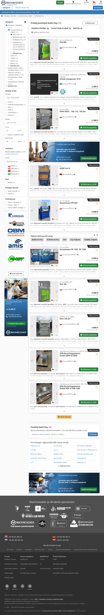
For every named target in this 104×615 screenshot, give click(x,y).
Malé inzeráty (14, 191)
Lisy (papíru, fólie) (8, 12)
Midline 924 (58, 454)
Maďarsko (15, 174)
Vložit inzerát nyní (89, 158)
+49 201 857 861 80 (16, 540)
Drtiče (14, 61)
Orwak (11, 115)
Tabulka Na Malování (85, 454)
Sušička (19, 549)
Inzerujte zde (16, 273)
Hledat (98, 7)
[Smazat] (48, 28)
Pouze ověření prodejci (16, 208)
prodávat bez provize (16, 323)
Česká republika (15, 153)
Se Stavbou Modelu (84, 446)
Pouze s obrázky (15, 202)
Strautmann (13, 112)
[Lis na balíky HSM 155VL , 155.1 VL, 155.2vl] (44, 118)
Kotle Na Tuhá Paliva (38, 458)
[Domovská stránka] (2, 16)
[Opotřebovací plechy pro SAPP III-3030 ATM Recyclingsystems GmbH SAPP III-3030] (44, 360)
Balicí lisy (17, 34)
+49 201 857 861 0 (63, 537)
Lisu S (56, 450)
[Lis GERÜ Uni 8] (44, 175)
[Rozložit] (64, 69)
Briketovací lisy (19, 40)
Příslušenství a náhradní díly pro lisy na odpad (19, 44)
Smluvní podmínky (69, 611)
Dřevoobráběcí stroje (15, 78)
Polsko (13, 166)
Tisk (37, 12)
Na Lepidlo (58, 458)
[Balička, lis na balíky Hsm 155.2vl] (44, 326)
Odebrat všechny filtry (41, 32)
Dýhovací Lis (35, 446)
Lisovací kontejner (19, 50)
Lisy (33, 12)
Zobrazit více (65, 466)
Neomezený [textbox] (12, 161)
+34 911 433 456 (62, 540)
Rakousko (14, 168)
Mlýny (14, 63)
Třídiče (14, 58)
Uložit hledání (64, 417)
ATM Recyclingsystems (16, 105)
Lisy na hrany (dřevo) (23, 12)
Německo (14, 171)
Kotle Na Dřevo (36, 454)
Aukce (11, 194)
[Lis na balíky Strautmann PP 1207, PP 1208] (44, 256)
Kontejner (28, 549)
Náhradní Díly (39, 549)
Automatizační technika (16, 83)
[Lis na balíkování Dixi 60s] (44, 49)
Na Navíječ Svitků (60, 462)
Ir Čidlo (33, 450)
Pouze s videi (13, 205)
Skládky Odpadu (90, 239)
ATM (10, 102)
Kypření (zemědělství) (63, 549)
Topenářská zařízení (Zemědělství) (85, 549)
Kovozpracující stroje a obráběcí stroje (15, 69)
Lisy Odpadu (75, 239)
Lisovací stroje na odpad (16, 31)
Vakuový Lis (81, 462)
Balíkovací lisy (19, 37)
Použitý (11, 182)
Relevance (90, 23)
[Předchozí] (32, 49)
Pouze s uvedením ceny (16, 135)
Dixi (64, 239)
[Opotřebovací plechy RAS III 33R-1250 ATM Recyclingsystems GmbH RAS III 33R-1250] (44, 393)
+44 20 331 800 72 (15, 537)
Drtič (13, 56)
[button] (101, 2)
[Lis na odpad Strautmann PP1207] (44, 210)
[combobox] (16, 161)
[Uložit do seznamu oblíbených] (96, 43)
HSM (10, 110)
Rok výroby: (9, 138)
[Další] (56, 49)
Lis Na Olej (58, 446)
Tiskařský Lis (81, 458)
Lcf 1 (32, 462)
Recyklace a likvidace (15, 26)
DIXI (10, 107)
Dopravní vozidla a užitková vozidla (16, 74)
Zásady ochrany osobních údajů (52, 611)
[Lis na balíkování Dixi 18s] (44, 291)
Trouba (50, 549)
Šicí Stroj (10, 549)
